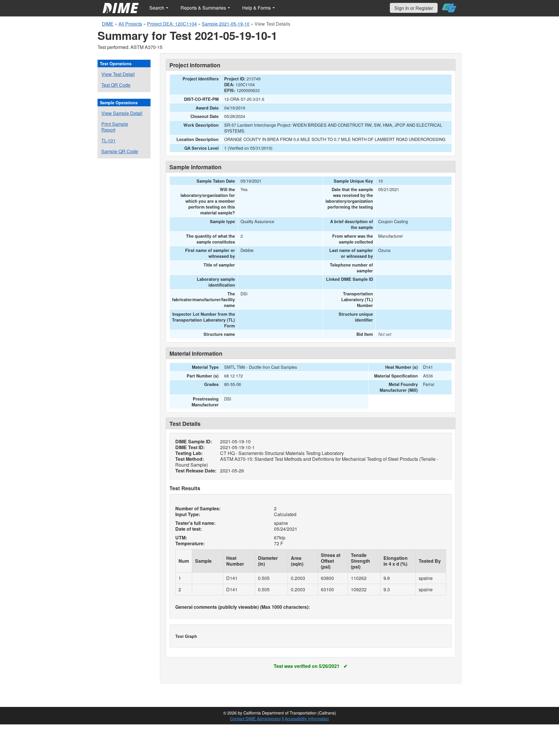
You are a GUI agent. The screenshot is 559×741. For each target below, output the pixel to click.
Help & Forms (257, 7)
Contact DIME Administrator (255, 718)
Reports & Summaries (204, 7)
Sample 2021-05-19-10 (226, 23)
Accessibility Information (307, 718)
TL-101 (108, 140)
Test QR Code (115, 85)
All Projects (130, 23)
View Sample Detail (121, 113)
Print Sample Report (114, 127)
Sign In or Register (414, 8)
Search (157, 7)
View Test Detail (118, 74)
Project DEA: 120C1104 (172, 23)
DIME (108, 23)
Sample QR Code (119, 151)
